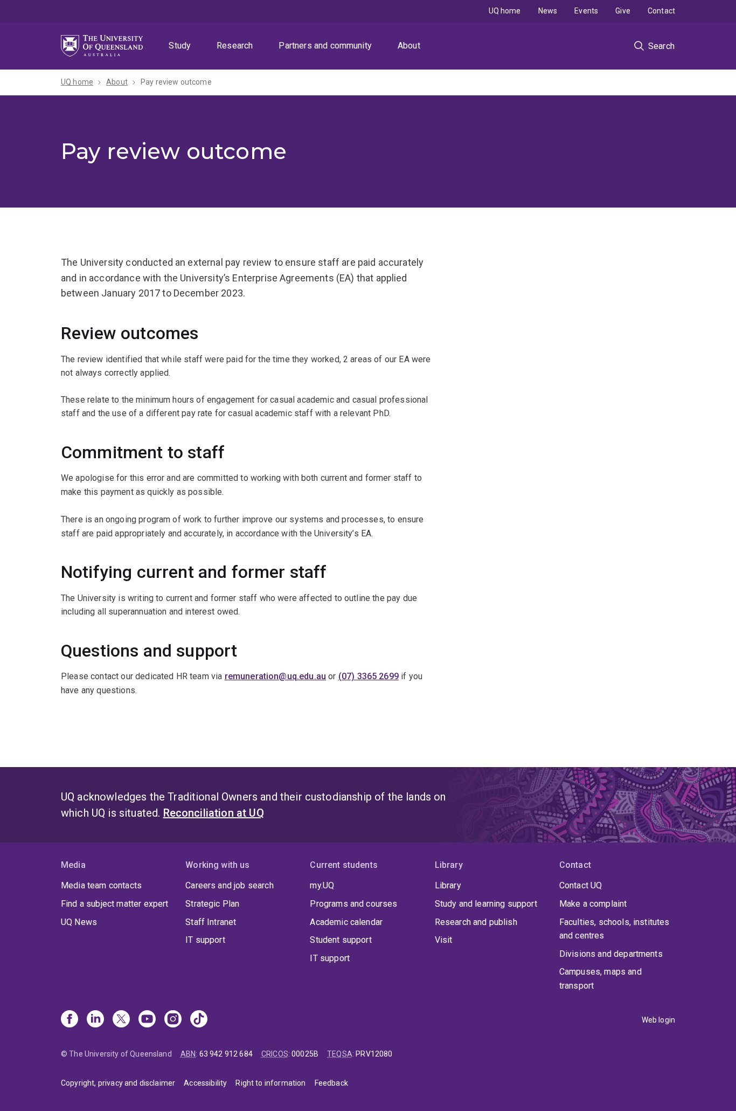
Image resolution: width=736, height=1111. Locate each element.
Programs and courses (353, 904)
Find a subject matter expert (114, 904)
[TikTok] (198, 1019)
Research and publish (476, 922)
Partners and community (325, 45)
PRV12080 (374, 1054)
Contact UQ (580, 885)
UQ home (505, 10)
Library (448, 885)
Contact (661, 10)
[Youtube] (147, 1019)
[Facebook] (69, 1019)
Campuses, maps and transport (600, 979)
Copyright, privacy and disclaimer (118, 1083)
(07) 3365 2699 (368, 676)
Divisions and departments (611, 954)
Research (235, 45)
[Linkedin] (95, 1019)
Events (586, 10)
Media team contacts (101, 885)
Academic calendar (346, 922)
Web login (658, 1020)
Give (622, 10)
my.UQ (322, 885)
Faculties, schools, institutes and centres (614, 929)
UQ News (79, 922)
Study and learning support (486, 904)
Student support (340, 940)
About (409, 45)
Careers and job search (229, 885)
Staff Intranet (210, 922)
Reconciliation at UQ (213, 812)
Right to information (270, 1083)
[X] (121, 1019)
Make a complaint (593, 904)
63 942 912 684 (226, 1054)
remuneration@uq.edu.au (276, 676)
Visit (444, 940)
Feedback (331, 1083)
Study (180, 45)
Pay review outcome (176, 82)
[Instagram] (173, 1019)
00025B (304, 1054)
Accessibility (205, 1083)
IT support (205, 940)
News (548, 10)
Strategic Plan (212, 904)
